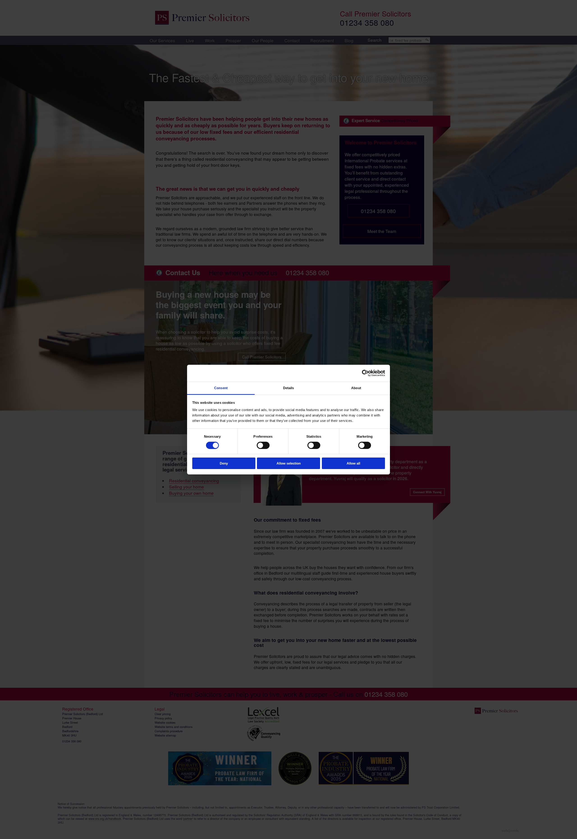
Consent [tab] (221, 388)
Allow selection (289, 463)
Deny (224, 463)
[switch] (263, 445)
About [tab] (356, 388)
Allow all (353, 463)
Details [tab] (288, 388)
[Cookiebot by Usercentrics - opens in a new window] (365, 373)
